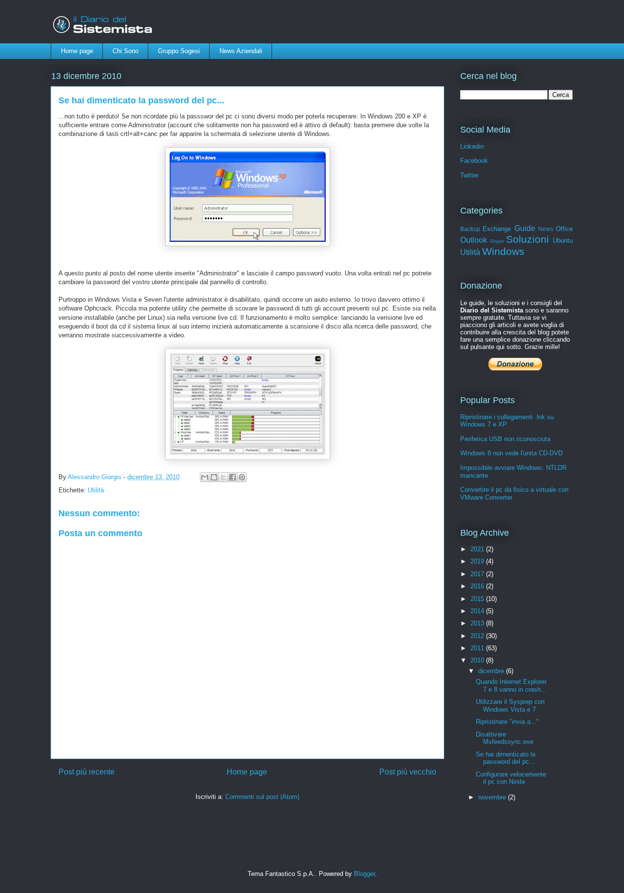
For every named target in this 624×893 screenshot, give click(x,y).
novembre (493, 797)
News (545, 229)
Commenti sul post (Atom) (262, 796)
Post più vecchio (407, 772)
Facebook (474, 160)
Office (564, 229)
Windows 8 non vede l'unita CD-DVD (511, 453)
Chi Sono (125, 51)
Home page (77, 51)
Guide (524, 228)
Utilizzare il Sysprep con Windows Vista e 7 (510, 705)
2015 (478, 598)
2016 (478, 586)
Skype (497, 241)
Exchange (497, 229)
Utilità (96, 490)
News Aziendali (240, 51)
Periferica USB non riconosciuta (505, 439)
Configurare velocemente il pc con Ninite (511, 778)
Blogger (364, 873)
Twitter (469, 175)
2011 (478, 648)
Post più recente (86, 772)
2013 (478, 623)
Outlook (473, 240)
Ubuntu (563, 240)
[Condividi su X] (223, 477)
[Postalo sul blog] (214, 477)
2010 (478, 660)
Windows (503, 251)
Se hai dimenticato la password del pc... (505, 758)
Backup (470, 229)
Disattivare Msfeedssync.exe (504, 738)
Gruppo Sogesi (179, 51)
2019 (478, 561)
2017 (478, 574)
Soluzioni (527, 239)
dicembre (492, 671)
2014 (478, 611)
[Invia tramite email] (205, 477)
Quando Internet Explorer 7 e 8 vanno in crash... (511, 685)
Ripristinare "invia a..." (507, 721)
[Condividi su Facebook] (232, 477)
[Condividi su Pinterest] (242, 477)
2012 (478, 636)
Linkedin (472, 146)
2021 (478, 549)
